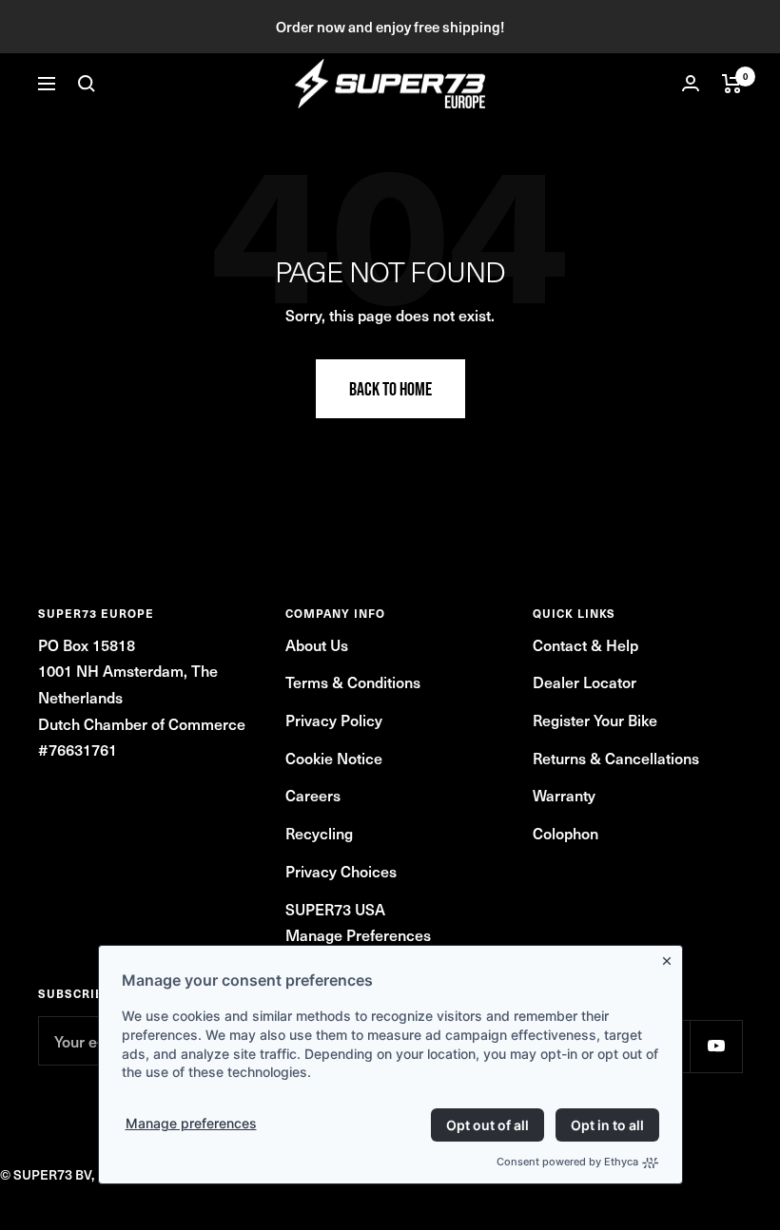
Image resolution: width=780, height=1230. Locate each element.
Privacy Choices (341, 870)
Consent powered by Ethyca (567, 1161)
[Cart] (732, 83)
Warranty (564, 794)
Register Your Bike (595, 719)
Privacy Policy (333, 719)
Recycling (319, 832)
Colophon (565, 832)
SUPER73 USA (335, 908)
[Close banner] (670, 957)
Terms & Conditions (352, 681)
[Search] (86, 83)
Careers (313, 794)
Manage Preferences (358, 934)
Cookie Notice (333, 757)
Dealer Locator (584, 681)
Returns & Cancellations (616, 757)
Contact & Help (585, 644)
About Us (316, 644)
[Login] (690, 83)
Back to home (390, 388)
